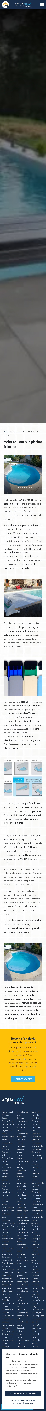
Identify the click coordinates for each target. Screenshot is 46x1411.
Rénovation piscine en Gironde (35, 1275)
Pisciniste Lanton (23, 1161)
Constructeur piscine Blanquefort (21, 1241)
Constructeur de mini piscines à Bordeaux (8, 1318)
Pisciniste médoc (8, 1331)
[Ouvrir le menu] (42, 4)
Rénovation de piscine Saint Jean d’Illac (22, 1226)
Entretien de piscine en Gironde (6, 1297)
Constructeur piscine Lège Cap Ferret (36, 1195)
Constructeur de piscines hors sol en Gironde (8, 1210)
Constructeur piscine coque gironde (22, 1260)
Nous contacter (23, 1079)
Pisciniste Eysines (23, 1340)
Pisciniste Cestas (23, 1220)
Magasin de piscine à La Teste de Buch (7, 1287)
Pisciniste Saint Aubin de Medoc (7, 1241)
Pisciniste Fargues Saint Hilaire (7, 1130)
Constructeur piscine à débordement (22, 1192)
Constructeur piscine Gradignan (21, 1201)
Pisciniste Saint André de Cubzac (7, 1115)
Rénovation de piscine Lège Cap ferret (22, 1136)
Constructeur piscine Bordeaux (36, 1266)
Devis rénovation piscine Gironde (8, 1219)
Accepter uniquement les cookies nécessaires (23, 1402)
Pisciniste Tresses (8, 1121)
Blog (6, 431)
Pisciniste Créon (8, 1136)
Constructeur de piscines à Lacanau (37, 1186)
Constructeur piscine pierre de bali (36, 1238)
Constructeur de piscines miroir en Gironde (8, 1272)
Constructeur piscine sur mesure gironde (37, 1284)
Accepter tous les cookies (23, 1393)
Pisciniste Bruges (8, 1247)
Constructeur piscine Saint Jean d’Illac (36, 1115)
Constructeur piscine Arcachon (36, 1257)
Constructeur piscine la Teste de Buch (37, 1204)
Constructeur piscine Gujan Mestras (36, 1247)
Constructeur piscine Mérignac (36, 1176)
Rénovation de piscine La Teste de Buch (23, 1315)
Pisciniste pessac (37, 1315)
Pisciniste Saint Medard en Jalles (36, 1328)
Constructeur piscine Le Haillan (36, 1229)
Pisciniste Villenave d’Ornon (20, 1334)
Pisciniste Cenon (8, 1124)
